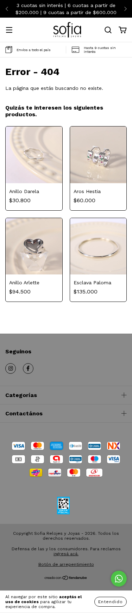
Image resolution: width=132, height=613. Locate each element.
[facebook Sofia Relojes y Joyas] (28, 368)
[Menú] (9, 30)
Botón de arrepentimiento (66, 564)
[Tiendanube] (66, 578)
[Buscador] (108, 30)
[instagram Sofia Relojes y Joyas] (10, 368)
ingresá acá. (66, 553)
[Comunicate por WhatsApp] (119, 579)
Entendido (110, 601)
